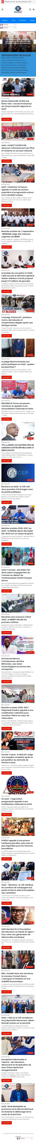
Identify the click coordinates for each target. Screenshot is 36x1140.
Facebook (18, 1136)
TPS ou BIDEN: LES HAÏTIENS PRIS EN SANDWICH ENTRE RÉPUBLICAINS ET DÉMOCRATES (17, 448)
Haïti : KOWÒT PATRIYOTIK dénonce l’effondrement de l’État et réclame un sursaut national (17, 148)
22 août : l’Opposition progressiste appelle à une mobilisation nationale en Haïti (16, 801)
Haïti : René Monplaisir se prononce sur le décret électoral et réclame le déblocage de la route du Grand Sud (17, 1110)
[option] (18, 41)
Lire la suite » (6, 119)
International (22, 20)
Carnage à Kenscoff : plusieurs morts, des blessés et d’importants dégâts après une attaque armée (17, 321)
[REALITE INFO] (18, 9)
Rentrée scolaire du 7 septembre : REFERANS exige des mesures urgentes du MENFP (17, 234)
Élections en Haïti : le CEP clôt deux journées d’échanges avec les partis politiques (17, 489)
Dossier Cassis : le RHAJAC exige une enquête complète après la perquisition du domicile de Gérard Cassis (17, 758)
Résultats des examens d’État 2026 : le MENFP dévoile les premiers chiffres (16, 620)
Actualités (4, 20)
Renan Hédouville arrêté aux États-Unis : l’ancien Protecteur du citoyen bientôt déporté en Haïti (16, 105)
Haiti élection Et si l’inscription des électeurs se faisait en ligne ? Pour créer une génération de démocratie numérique (17, 933)
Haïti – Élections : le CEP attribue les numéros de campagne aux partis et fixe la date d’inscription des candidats (17, 889)
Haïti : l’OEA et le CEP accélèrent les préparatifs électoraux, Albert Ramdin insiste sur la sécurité (17, 1020)
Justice (13, 20)
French (5, 24)
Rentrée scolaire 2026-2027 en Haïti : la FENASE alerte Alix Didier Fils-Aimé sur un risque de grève (17, 531)
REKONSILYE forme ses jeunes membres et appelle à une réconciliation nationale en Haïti (17, 406)
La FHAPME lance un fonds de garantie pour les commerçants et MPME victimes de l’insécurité (18, 41)
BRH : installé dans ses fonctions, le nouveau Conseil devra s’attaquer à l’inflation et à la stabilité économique (17, 977)
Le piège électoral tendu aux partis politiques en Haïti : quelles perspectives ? (17, 364)
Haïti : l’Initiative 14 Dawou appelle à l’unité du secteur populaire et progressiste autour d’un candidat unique (17, 191)
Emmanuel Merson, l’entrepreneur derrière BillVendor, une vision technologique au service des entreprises (16, 664)
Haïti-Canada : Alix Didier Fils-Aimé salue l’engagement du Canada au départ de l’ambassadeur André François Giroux (16, 575)
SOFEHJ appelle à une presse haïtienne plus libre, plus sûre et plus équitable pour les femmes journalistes (17, 844)
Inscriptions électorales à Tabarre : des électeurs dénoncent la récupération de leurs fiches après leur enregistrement (16, 1064)
